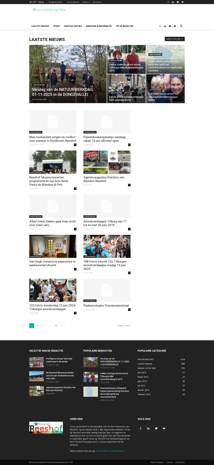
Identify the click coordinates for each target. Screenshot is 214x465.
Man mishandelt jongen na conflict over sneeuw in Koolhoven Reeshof (52, 139)
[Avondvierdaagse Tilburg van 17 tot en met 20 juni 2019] (107, 206)
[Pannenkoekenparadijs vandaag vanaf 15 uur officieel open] (107, 121)
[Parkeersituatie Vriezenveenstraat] (107, 290)
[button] (181, 26)
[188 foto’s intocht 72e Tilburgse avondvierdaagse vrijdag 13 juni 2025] (107, 246)
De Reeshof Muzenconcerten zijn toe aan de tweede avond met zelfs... (60, 376)
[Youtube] (182, 2)
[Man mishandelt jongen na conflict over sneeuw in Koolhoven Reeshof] (52, 121)
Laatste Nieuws (39, 85)
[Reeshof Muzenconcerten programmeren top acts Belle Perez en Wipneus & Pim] (52, 162)
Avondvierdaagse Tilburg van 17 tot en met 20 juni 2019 (105, 223)
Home (31, 34)
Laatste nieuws (40, 26)
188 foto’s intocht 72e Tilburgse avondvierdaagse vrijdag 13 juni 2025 (105, 265)
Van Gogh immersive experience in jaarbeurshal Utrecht (52, 263)
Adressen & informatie (99, 26)
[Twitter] (178, 2)
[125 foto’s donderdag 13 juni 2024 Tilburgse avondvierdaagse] (52, 290)
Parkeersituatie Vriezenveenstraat (106, 305)
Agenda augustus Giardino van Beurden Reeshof (103, 179)
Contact (85, 2)
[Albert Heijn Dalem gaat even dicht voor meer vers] (52, 206)
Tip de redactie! (73, 2)
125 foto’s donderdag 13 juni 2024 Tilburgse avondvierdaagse (52, 307)
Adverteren (97, 2)
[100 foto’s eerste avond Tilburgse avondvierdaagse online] (165, 88)
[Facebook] (168, 2)
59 (56, 325)
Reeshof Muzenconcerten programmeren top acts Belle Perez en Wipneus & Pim (48, 181)
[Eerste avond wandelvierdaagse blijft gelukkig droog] (126, 88)
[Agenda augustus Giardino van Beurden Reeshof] (107, 162)
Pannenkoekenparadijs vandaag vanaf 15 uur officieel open (104, 139)
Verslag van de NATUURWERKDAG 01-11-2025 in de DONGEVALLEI (114, 362)
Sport (56, 26)
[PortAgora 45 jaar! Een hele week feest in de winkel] (36, 362)
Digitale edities (73, 26)
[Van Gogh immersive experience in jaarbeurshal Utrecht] (52, 246)
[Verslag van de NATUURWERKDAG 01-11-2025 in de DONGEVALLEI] (68, 78)
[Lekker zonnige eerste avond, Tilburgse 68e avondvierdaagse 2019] (126, 59)
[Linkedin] (173, 2)
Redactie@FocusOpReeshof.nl (110, 451)
